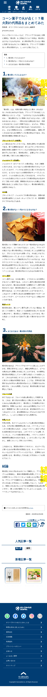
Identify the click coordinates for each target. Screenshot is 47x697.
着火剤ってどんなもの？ (16, 58)
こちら (31, 508)
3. (7, 64)
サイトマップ (10, 665)
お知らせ (9, 651)
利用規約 (9, 641)
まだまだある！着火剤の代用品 (19, 64)
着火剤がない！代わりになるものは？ (21, 61)
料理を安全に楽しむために (15, 627)
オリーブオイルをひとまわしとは (17, 622)
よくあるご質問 (11, 656)
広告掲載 (9, 637)
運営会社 (9, 632)
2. (7, 61)
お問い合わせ (10, 661)
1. (7, 58)
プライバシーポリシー (13, 646)
